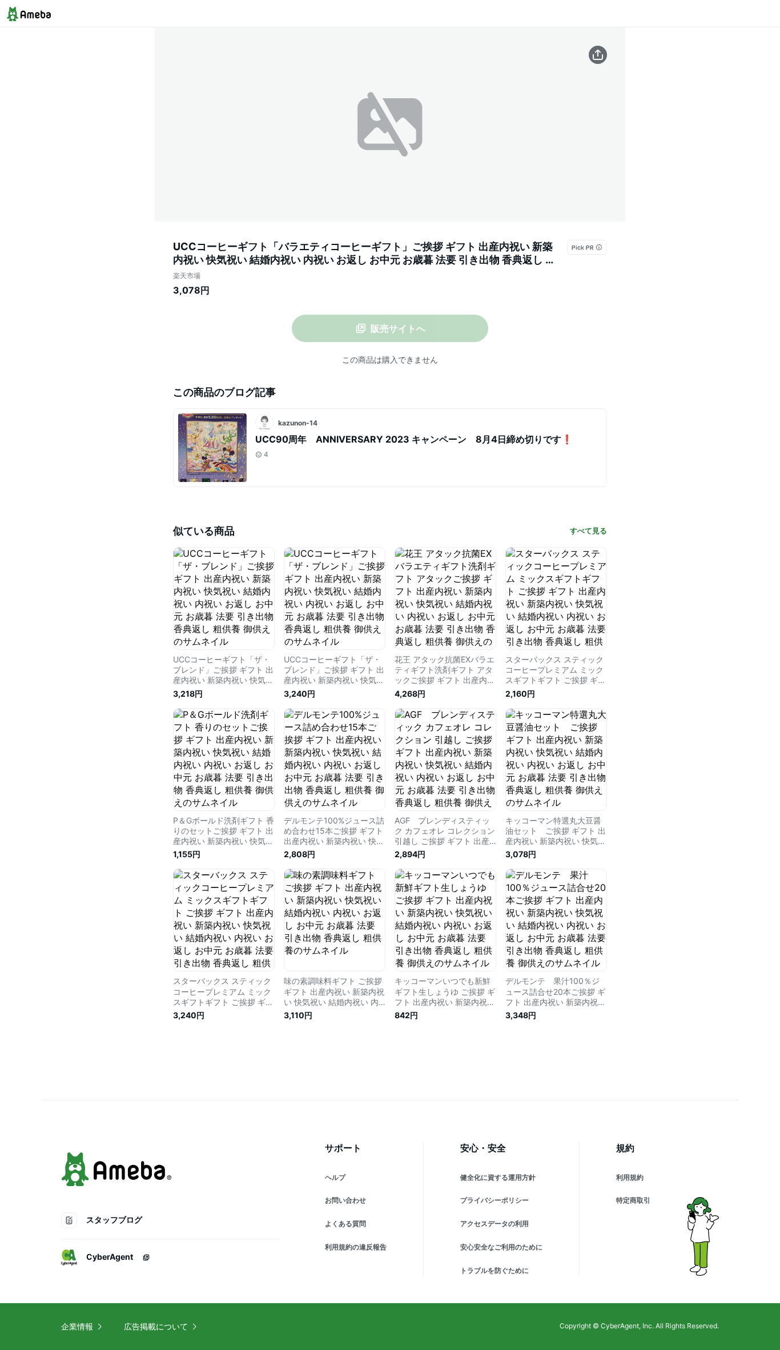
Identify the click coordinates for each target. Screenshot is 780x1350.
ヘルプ (335, 1177)
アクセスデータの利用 (494, 1223)
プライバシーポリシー (494, 1200)
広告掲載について (156, 1326)
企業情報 (77, 1326)
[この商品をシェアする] (598, 55)
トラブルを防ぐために (494, 1270)
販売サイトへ (398, 328)
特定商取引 (633, 1200)
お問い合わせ (345, 1200)
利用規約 (630, 1177)
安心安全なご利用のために (501, 1247)
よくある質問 (345, 1223)
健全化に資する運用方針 (498, 1177)
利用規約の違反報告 (356, 1247)
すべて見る (588, 530)
